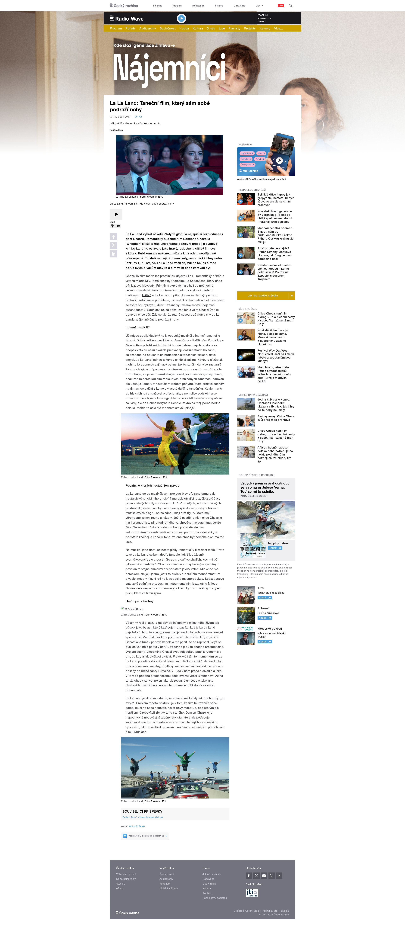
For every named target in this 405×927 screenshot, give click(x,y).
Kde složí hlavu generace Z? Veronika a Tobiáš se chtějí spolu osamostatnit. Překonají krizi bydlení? (275, 216)
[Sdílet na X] (113, 245)
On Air (138, 116)
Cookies (238, 911)
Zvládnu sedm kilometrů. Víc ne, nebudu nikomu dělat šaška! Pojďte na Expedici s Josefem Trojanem (274, 272)
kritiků (146, 295)
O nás (211, 28)
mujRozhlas (198, 5)
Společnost (168, 28)
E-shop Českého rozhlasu (257, 475)
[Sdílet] (118, 226)
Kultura (198, 28)
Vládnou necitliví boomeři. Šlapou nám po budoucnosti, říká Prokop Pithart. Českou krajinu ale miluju (276, 235)
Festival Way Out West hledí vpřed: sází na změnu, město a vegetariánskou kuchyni (276, 356)
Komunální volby (126, 878)
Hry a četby (246, 153)
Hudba (184, 28)
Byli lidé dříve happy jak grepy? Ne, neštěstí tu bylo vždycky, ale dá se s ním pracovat (276, 200)
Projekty (250, 28)
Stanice (219, 5)
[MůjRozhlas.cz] (116, 130)
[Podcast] (113, 226)
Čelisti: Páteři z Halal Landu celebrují (143, 817)
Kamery (262, 21)
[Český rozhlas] (124, 5)
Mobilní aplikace (168, 888)
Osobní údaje (252, 911)
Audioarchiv (264, 18)
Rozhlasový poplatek (214, 897)
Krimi (260, 153)
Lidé (222, 28)
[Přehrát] (116, 214)
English (285, 911)
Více (278, 28)
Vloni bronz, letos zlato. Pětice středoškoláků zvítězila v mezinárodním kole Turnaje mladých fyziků (274, 374)
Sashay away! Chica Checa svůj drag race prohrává (276, 418)
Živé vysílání (246, 165)
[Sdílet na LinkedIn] (113, 253)
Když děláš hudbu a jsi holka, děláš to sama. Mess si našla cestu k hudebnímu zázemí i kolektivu (273, 337)
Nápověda (208, 878)
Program (177, 5)
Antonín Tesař (137, 826)
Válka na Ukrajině (126, 874)
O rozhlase (239, 5)
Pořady (131, 28)
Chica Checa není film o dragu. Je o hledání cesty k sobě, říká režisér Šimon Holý (276, 319)
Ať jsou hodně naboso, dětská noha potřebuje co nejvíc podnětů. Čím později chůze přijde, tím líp (275, 454)
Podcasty (165, 883)
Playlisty (234, 28)
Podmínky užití (270, 911)
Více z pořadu (248, 309)
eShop (120, 888)
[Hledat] (291, 5)
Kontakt (207, 893)
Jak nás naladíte (211, 874)
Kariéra (206, 888)
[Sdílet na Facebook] (113, 236)
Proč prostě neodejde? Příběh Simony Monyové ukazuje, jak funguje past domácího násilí (275, 253)
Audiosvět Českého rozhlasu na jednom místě (261, 179)
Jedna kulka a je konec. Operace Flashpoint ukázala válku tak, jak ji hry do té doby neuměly (276, 405)
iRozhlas (157, 5)
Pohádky (245, 159)
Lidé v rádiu (209, 883)
